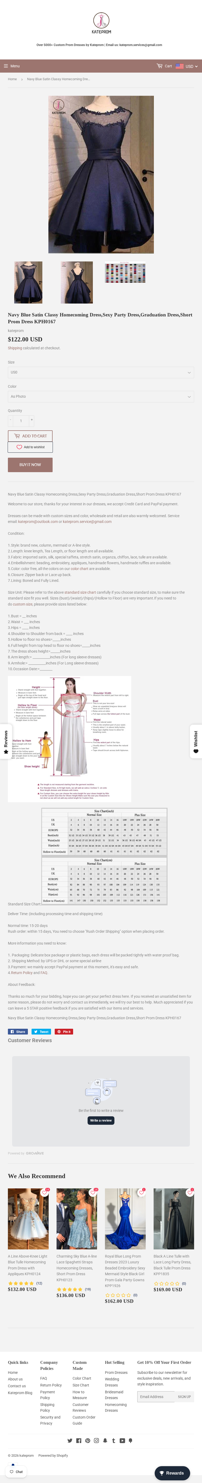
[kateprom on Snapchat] (105, 1441)
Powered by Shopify (53, 1455)
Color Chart (82, 1378)
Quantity (15, 410)
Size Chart (81, 1385)
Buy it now (30, 464)
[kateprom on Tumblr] (113, 1441)
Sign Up (184, 1397)
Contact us (17, 1386)
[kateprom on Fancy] (130, 1441)
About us (15, 1379)
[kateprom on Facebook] (79, 1441)
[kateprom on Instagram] (96, 1441)
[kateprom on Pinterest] (87, 1441)
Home (12, 79)
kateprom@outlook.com (38, 521)
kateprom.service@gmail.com (87, 521)
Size (11, 362)
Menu (15, 66)
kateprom (26, 1455)
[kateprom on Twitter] (70, 1441)
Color (12, 386)
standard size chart (80, 592)
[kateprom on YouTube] (122, 1441)
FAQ (44, 973)
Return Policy (22, 973)
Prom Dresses (116, 1372)
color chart (79, 569)
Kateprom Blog (20, 1393)
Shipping (15, 348)
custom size (22, 604)
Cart (168, 66)
